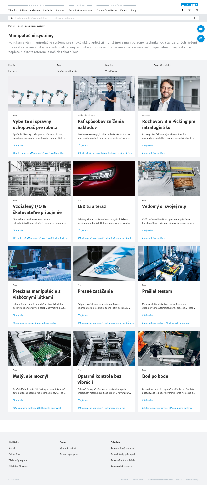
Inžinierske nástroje (30, 10)
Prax (59, 64)
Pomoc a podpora (69, 454)
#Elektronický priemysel (90, 153)
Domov (11, 25)
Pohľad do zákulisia (67, 70)
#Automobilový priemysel (155, 408)
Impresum (124, 479)
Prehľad (12, 64)
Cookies (179, 479)
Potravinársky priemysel (123, 454)
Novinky (12, 448)
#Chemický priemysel (24, 323)
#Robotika (58, 153)
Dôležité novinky (162, 64)
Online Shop (14, 454)
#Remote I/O (19, 238)
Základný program (17, 460)
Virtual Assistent (68, 448)
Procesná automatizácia (123, 460)
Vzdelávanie (111, 70)
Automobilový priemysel (123, 448)
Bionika (109, 64)
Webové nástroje (192, 479)
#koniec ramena (21, 153)
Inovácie (12, 70)
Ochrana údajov (138, 479)
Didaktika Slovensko (18, 466)
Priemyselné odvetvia (121, 466)
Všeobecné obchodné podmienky (160, 479)
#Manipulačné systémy (41, 153)
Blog (133, 10)
